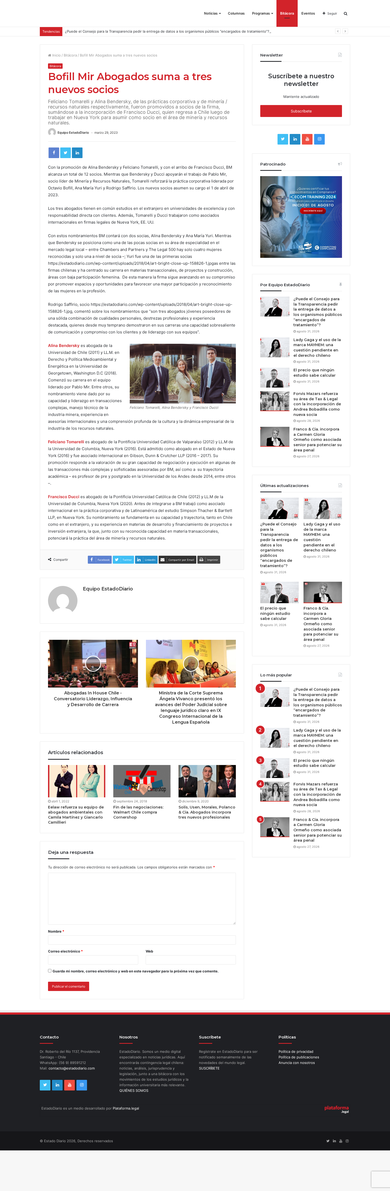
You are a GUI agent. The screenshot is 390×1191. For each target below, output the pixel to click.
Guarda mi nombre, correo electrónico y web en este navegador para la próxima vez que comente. (136, 971)
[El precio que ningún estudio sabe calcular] (274, 378)
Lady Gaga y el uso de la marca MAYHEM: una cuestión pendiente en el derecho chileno (317, 347)
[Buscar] (345, 13)
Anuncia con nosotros (297, 1062)
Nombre (56, 931)
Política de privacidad (296, 1051)
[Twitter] (65, 152)
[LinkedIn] (77, 152)
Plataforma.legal (126, 1108)
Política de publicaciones (299, 1057)
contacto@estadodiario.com (72, 1068)
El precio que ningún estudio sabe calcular (314, 373)
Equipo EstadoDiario (73, 132)
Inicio (56, 55)
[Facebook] (54, 152)
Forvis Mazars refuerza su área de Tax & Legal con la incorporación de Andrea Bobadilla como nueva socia (317, 404)
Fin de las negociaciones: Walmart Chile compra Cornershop (138, 812)
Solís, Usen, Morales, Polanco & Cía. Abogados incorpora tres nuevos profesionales (207, 812)
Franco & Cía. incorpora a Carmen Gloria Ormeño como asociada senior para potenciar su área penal (317, 439)
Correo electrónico (65, 951)
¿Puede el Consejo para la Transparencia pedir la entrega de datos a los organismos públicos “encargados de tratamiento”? (167, 31)
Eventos (308, 13)
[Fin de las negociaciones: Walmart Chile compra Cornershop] (142, 781)
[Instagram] (319, 139)
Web (149, 951)
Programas (261, 13)
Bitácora (287, 13)
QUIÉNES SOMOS (133, 1090)
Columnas (236, 13)
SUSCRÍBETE (209, 1068)
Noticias (211, 13)
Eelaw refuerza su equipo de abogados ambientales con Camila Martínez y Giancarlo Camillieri (76, 815)
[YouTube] (307, 139)
